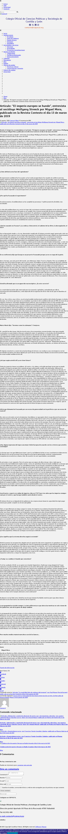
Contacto (6, 9)
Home (5, 96)
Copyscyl (12, 120)
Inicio (5, 33)
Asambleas (10, 43)
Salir (5, 5)
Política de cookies (9, 70)
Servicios (10, 47)
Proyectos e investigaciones (16, 50)
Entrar (6, 4)
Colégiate (6, 58)
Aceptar (9, 833)
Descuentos (7, 60)
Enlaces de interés (13, 57)
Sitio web (3, 784)
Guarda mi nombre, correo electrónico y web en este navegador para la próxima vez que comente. (33, 787)
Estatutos (10, 42)
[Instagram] (38, 25)
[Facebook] (30, 25)
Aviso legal (7, 7)
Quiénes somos (8, 35)
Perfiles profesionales (14, 55)
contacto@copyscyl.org (34, 27)
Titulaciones (11, 53)
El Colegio (10, 37)
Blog (5, 62)
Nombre (3, 778)
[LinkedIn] (35, 25)
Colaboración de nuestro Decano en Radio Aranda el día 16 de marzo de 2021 (25, 747)
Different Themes (40, 827)
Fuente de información (7, 668)
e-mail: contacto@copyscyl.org (12, 816)
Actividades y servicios (11, 45)
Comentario (4, 774)
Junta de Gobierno (13, 38)
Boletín (6, 63)
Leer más (15, 833)
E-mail (2, 781)
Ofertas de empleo (9, 65)
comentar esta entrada (24, 765)
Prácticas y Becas (12, 67)
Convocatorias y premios (15, 68)
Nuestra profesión (9, 52)
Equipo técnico (12, 40)
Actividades (11, 48)
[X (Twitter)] (33, 25)
